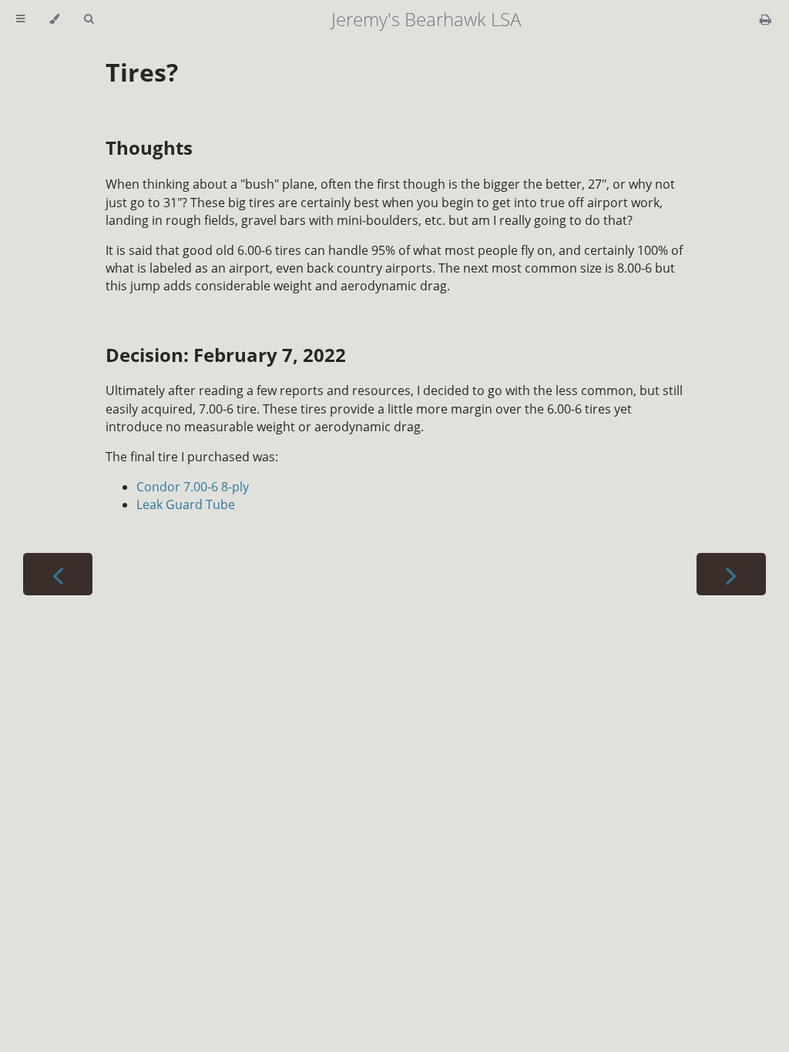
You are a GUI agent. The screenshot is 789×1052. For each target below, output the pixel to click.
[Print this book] (765, 19)
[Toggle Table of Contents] (20, 19)
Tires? (142, 72)
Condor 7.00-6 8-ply (192, 486)
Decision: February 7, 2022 (226, 354)
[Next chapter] (731, 574)
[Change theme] (54, 19)
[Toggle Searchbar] (89, 19)
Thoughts (149, 147)
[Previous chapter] (57, 574)
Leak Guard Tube (185, 504)
